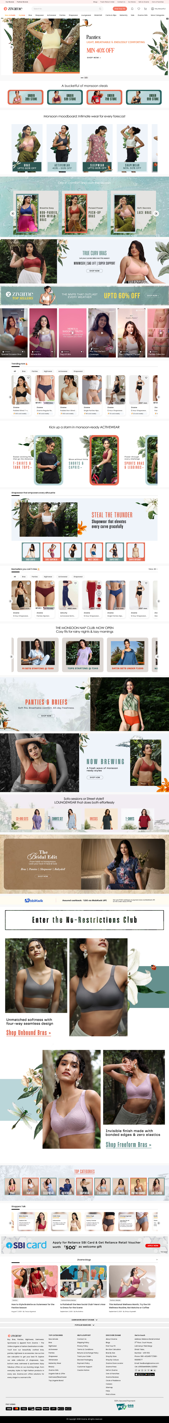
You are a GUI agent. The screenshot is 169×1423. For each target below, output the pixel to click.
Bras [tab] (24, 371)
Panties (51, 1353)
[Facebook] (136, 1370)
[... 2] (64, 818)
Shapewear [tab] (78, 371)
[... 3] (101, 818)
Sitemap (109, 1387)
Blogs (95, 2)
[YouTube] (151, 1370)
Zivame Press (111, 1367)
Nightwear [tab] (48, 371)
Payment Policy (83, 1363)
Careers (109, 1384)
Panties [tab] (35, 371)
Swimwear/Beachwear (58, 1377)
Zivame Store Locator (114, 1363)
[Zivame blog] (148, 1370)
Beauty (51, 1367)
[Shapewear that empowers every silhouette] (84, 519)
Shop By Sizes (111, 1356)
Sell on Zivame (144, 2)
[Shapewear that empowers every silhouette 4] (93, 552)
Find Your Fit (111, 1346)
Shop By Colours (112, 1360)
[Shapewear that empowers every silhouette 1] (31, 552)
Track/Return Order (107, 2)
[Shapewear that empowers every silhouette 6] (135, 552)
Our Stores (132, 2)
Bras (50, 1342)
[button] (100, 9)
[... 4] (137, 818)
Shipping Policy (83, 1342)
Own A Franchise (112, 1373)
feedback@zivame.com (149, 1363)
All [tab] (15, 371)
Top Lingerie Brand (56, 1380)
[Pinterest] (145, 1370)
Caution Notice (83, 1370)
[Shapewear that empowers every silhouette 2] (52, 552)
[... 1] (28, 818)
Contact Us (121, 2)
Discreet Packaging (85, 1360)
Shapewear (53, 1356)
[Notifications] (132, 8)
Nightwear (53, 1346)
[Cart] (145, 8)
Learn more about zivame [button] (83, 1320)
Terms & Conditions (85, 1349)
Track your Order (84, 1356)
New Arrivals (53, 1339)
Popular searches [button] (83, 1325)
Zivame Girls (53, 1370)
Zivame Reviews (112, 1377)
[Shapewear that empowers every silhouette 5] (114, 552)
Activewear (53, 1349)
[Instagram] (141, 1370)
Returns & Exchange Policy (87, 1353)
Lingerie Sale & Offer (57, 1373)
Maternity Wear (55, 1363)
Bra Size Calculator (113, 1349)
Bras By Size (110, 1353)
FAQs (108, 1391)
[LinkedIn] (154, 1370)
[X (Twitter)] (138, 1370)
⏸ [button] (167, 19)
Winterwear (53, 1360)
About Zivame (111, 1339)
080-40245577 (146, 1356)
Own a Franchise (158, 2)
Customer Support (84, 1367)
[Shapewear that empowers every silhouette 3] (73, 552)
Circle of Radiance (113, 1380)
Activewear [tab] (62, 371)
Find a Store (110, 1394)
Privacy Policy (82, 1346)
